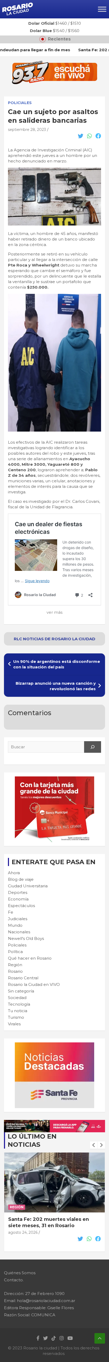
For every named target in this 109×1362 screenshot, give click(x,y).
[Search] (92, 747)
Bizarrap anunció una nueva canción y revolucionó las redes (56, 686)
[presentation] (93, 1145)
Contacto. (14, 1279)
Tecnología (19, 1004)
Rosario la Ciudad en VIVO (34, 984)
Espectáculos (21, 905)
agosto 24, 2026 (23, 1232)
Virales (14, 1023)
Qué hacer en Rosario (30, 958)
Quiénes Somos (19, 1272)
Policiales (20, 102)
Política (15, 951)
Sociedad (17, 997)
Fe (10, 912)
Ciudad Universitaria (28, 885)
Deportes (17, 892)
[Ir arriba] (99, 1338)
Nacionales (19, 931)
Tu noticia (17, 1010)
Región (15, 964)
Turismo (16, 1017)
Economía (18, 899)
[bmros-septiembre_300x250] (54, 779)
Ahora (14, 872)
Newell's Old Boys (26, 938)
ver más (54, 612)
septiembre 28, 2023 (27, 129)
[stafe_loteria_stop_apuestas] (54, 1122)
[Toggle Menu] (102, 9)
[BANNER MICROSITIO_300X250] (54, 1045)
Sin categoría (21, 991)
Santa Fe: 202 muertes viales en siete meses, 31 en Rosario (48, 1222)
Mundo (15, 925)
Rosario (15, 971)
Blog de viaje (21, 879)
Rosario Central (23, 977)
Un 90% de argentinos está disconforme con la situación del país (56, 664)
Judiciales (17, 918)
